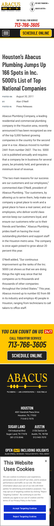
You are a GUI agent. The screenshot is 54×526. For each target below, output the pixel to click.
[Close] (46, 461)
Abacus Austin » (40, 8)
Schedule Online (36, 33)
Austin (40, 426)
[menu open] (5, 33)
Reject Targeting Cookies (25, 516)
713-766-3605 (27, 24)
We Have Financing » (42, 3)
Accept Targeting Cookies (25, 508)
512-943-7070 (39, 437)
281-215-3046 (16, 437)
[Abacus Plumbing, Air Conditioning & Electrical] (11, 6)
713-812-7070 (27, 419)
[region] (25, 491)
